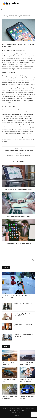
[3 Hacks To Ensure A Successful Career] (7, 326)
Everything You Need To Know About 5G (18, 244)
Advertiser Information (18, 413)
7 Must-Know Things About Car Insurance (9, 397)
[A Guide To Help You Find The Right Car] (9, 355)
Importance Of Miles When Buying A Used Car (27, 363)
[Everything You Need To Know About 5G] (18, 230)
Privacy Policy (20, 409)
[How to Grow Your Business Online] (18, 203)
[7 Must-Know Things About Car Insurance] (9, 389)
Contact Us (12, 409)
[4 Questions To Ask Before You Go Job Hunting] (7, 337)
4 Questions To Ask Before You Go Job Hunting (23, 335)
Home (3, 15)
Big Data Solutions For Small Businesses (18, 189)
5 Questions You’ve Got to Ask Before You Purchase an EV (16, 297)
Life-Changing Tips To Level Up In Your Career (23, 314)
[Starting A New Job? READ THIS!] (7, 306)
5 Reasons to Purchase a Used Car (27, 397)
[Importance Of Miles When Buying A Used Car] (27, 355)
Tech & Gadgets (13, 15)
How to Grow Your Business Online (18, 216)
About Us (5, 409)
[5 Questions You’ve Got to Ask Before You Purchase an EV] (18, 283)
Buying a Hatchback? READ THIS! (9, 380)
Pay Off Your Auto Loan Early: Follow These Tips (26, 380)
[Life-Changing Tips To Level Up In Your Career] (7, 316)
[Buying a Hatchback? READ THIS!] (9, 372)
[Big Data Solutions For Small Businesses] (18, 176)
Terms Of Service (30, 409)
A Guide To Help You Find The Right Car (9, 363)
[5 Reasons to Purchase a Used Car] (27, 389)
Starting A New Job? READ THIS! (23, 303)
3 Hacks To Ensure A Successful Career (23, 325)
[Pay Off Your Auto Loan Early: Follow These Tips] (27, 372)
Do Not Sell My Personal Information (18, 411)
